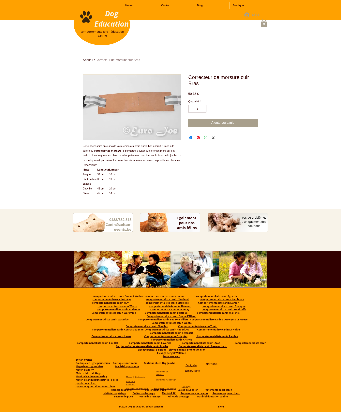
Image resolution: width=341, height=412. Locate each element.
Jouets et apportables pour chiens (95, 386)
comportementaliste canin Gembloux (222, 299)
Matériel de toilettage (88, 373)
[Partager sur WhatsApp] (205, 137)
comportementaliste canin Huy (110, 302)
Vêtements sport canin (218, 390)
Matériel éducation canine (212, 396)
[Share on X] (213, 137)
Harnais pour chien (122, 390)
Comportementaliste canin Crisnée (171, 339)
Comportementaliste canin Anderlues (167, 329)
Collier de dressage (144, 393)
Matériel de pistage (114, 393)
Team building (191, 370)
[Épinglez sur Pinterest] (198, 137)
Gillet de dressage (178, 396)
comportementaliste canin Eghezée (216, 296)
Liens (220, 406)
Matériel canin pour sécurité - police (97, 379)
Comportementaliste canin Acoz (201, 343)
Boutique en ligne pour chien (93, 363)
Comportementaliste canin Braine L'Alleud (171, 316)
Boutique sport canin (125, 363)
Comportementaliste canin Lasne (111, 336)
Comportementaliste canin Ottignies (165, 336)
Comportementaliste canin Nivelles (147, 326)
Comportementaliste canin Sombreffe (224, 309)
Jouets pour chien (86, 383)
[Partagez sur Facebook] (190, 137)
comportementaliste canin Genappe (223, 306)
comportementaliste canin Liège (112, 299)
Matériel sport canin (127, 366)
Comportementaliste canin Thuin (197, 326)
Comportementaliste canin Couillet (97, 343)
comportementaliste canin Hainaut (170, 306)
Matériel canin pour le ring (91, 376)
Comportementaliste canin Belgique (166, 313)
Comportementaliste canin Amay (169, 309)
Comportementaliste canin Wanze (172, 323)
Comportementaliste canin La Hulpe (218, 329)
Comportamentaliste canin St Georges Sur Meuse (218, 319)
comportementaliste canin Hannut (165, 296)
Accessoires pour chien (226, 393)
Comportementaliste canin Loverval (150, 343)
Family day (191, 365)
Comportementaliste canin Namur (218, 302)
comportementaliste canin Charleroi (167, 299)
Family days (211, 363)
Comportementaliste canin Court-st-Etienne (117, 329)
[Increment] (203, 108)
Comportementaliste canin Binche (148, 346)
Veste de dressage (149, 396)
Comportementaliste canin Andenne (118, 309)
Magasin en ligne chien (89, 366)
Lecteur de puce (123, 396)
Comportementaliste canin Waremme (114, 313)
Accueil (88, 60)
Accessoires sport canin (194, 393)
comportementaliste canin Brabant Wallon (118, 296)
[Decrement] (191, 108)
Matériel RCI (169, 393)
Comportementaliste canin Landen (217, 336)
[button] (263, 23)
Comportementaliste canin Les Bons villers (163, 319)
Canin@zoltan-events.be (118, 227)
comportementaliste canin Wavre (117, 306)
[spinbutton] (197, 108)
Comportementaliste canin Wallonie (218, 313)
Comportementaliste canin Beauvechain (202, 346)
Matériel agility (85, 369)
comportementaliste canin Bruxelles (167, 302)
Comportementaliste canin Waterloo (107, 319)
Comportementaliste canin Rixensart (171, 333)
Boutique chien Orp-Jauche (159, 363)
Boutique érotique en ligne (165, 388)
